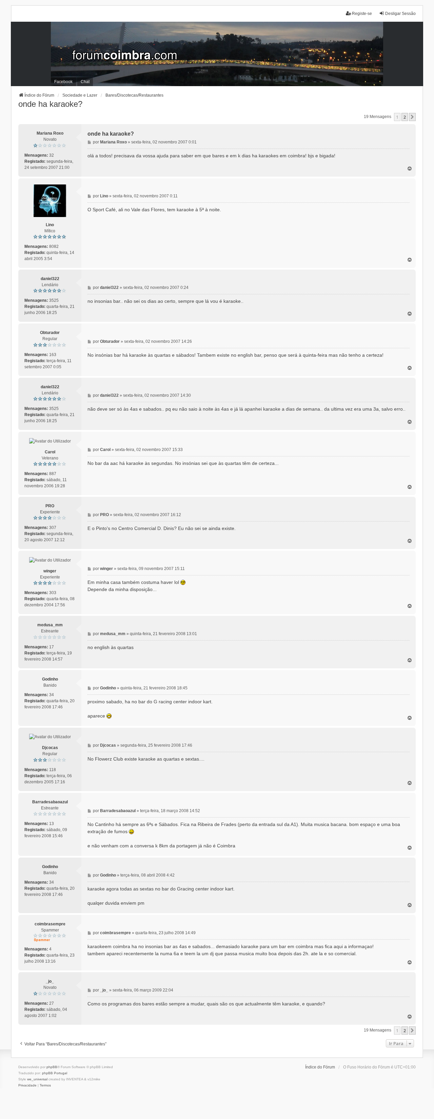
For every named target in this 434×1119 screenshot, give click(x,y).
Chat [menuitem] (85, 81)
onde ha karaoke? (50, 104)
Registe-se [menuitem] (362, 13)
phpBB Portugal (54, 1073)
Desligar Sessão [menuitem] (400, 13)
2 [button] (404, 117)
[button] (412, 117)
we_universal (37, 1079)
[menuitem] (27, 1085)
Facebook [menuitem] (63, 81)
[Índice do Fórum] (217, 54)
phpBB (51, 1067)
